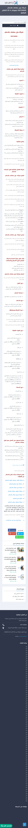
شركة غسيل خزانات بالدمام (15, 495)
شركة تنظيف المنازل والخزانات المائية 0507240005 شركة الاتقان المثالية (10, 559)
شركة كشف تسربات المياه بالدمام (14, 480)
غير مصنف (19, 599)
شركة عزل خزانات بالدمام (15, 488)
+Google (14, 534)
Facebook (13, 530)
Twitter (21, 534)
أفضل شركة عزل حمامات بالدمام (14, 175)
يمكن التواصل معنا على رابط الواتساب (13, 520)
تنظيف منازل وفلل (18, 596)
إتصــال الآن (7, 825)
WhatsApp (20, 537)
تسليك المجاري (18, 593)
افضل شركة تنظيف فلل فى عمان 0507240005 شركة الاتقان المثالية (10, 550)
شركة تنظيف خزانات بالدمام (15, 491)
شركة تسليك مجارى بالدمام (15, 502)
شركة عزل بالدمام (17, 498)
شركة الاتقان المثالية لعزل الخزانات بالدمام (14, 170)
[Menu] (23, 2)
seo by (21, 636)
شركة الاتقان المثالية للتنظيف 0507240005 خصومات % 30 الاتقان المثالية (10, 577)
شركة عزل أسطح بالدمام (15, 484)
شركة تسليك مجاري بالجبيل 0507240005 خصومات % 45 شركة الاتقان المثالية (10, 568)
